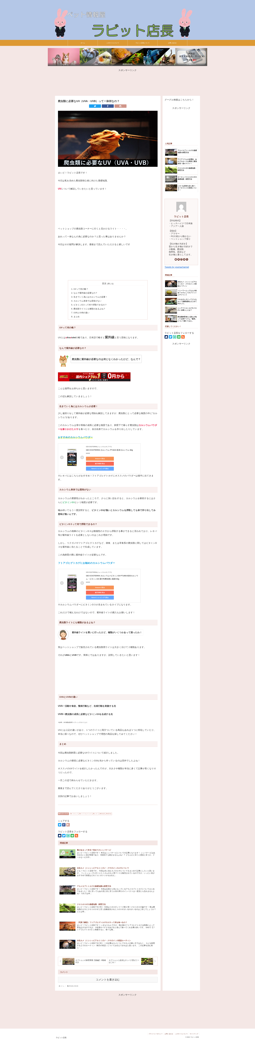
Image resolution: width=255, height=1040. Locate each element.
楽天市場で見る (100, 463)
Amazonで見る (100, 458)
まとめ (76, 317)
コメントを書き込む (108, 979)
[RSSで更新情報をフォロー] (76, 835)
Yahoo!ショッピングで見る (100, 468)
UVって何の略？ (81, 289)
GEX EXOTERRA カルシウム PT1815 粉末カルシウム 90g (109, 450)
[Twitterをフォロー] (64, 835)
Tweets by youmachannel (177, 267)
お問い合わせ (169, 1034)
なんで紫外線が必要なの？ (85, 293)
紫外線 (109, 813)
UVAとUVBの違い (81, 313)
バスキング (75, 813)
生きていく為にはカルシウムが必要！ (90, 297)
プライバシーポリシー (156, 1034)
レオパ (96, 813)
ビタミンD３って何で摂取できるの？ (90, 305)
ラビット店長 (181, 216)
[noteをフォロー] (68, 835)
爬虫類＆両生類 (64, 813)
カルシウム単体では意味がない (87, 301)
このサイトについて (181, 1034)
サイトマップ (194, 1034)
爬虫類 (103, 813)
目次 (104, 283)
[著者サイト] (59, 835)
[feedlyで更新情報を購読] (72, 835)
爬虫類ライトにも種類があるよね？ (89, 309)
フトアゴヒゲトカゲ (86, 813)
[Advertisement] (127, 82)
